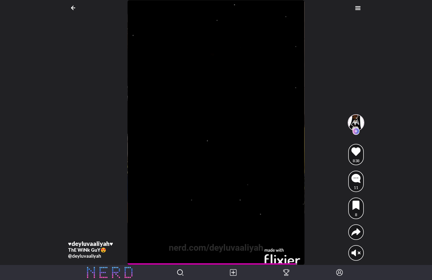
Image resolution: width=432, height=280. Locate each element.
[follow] (356, 131)
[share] (356, 232)
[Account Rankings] (286, 272)
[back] (74, 8)
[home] (110, 272)
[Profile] (339, 272)
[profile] (356, 122)
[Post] (233, 272)
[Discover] (180, 272)
